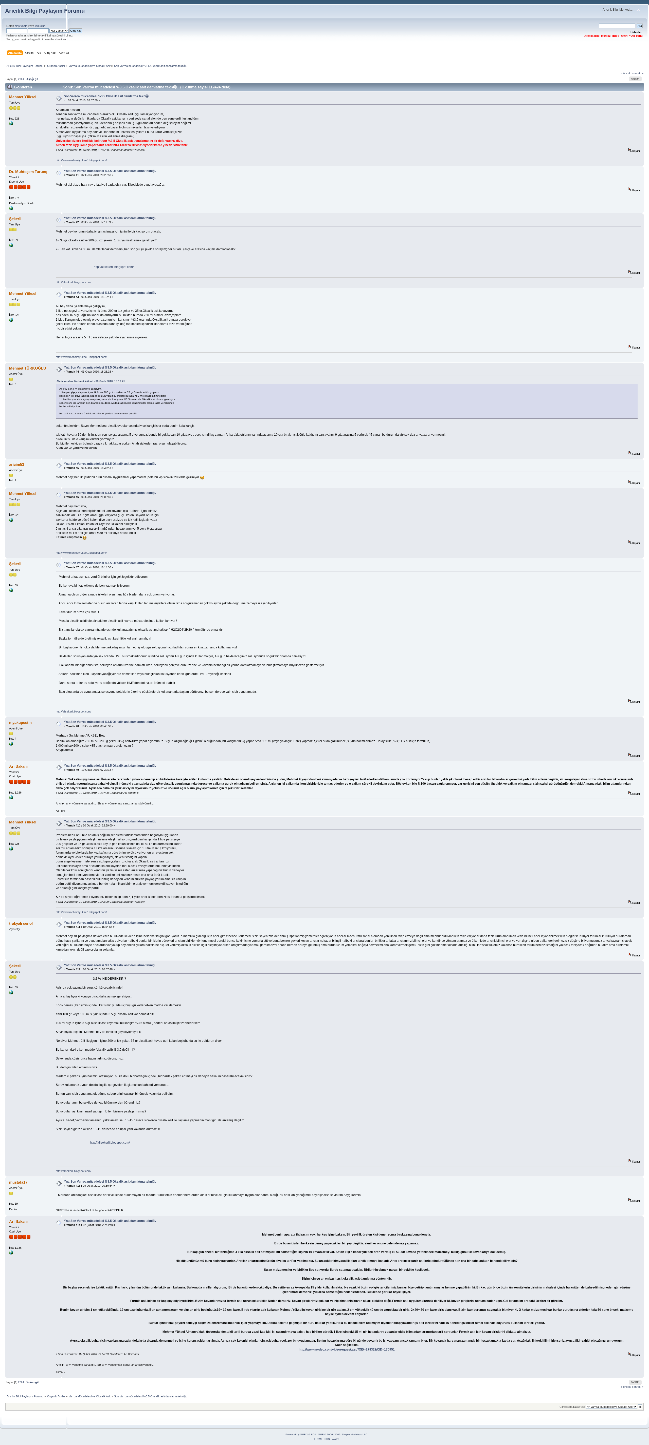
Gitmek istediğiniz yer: (572, 1406)
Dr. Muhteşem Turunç (28, 171)
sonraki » (637, 73)
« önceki (626, 73)
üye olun (40, 25)
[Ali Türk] (11, 798)
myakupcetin (20, 722)
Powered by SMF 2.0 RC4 (300, 1434)
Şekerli (15, 219)
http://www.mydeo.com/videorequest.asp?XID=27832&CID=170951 (347, 1349)
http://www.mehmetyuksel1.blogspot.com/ (81, 160)
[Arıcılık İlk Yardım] (11, 209)
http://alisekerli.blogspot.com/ (114, 267)
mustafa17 (18, 1182)
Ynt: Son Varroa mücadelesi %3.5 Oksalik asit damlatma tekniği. (110, 171)
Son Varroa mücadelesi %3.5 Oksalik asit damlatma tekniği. (106, 96)
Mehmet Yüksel (22, 97)
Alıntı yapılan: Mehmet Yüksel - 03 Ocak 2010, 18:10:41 (91, 381)
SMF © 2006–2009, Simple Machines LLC (342, 1434)
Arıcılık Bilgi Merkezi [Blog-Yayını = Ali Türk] (613, 35)
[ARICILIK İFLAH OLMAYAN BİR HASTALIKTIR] (11, 246)
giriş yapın (21, 25)
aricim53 (16, 464)
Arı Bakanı (18, 766)
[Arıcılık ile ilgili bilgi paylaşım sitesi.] (11, 124)
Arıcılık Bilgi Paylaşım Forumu (45, 11)
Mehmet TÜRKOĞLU (27, 368)
